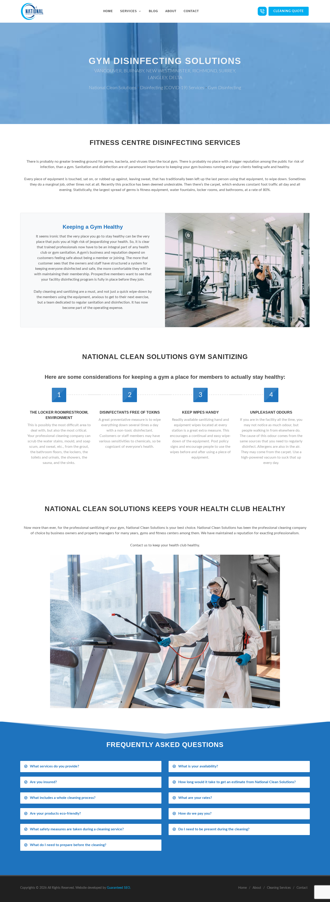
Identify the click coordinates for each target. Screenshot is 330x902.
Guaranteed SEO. (119, 887)
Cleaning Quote (288, 11)
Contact (302, 887)
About (257, 887)
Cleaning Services (279, 887)
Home (242, 887)
